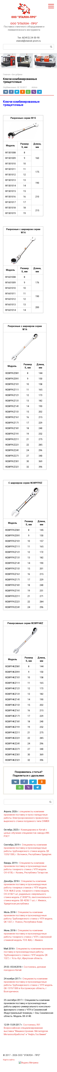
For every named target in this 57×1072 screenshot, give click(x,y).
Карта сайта (8, 1059)
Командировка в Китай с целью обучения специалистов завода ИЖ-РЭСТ (27, 833)
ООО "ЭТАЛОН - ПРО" (24, 23)
